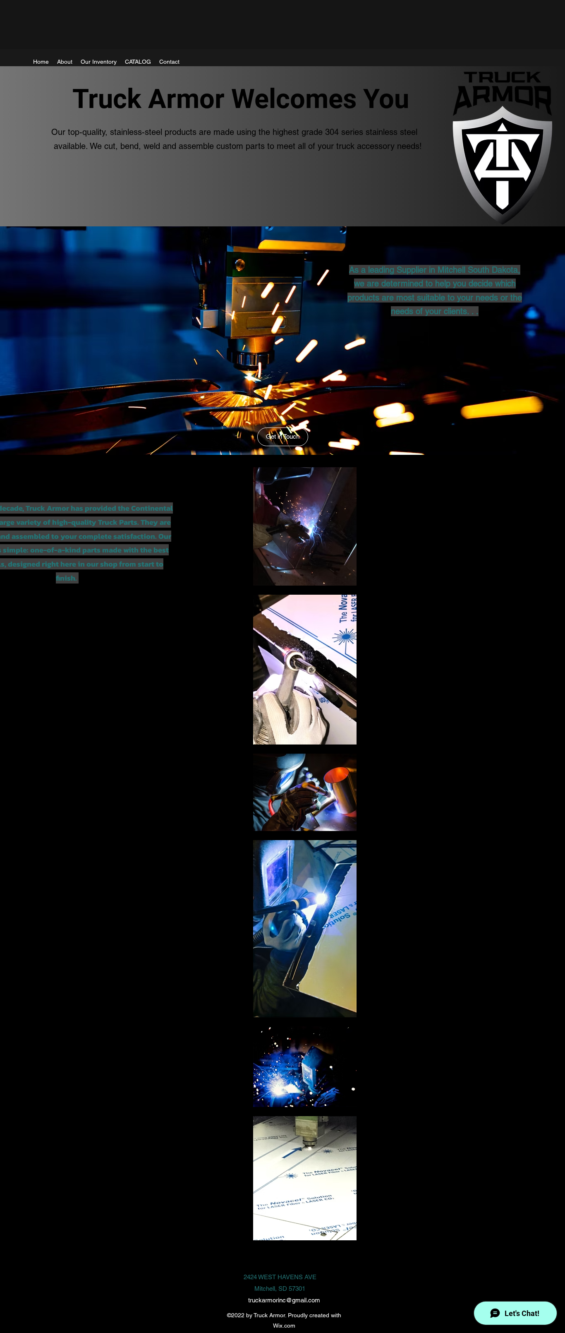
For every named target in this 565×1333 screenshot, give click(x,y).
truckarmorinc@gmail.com (284, 1300)
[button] (282, 437)
